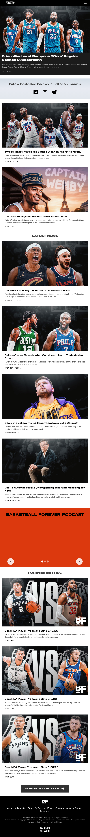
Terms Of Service (36, 808)
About (10, 808)
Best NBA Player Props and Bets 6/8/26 (31, 699)
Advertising (20, 808)
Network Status (73, 808)
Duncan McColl (14, 368)
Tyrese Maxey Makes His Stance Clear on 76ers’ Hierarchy (43, 151)
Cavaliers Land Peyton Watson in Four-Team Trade (37, 290)
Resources (45, 811)
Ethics (50, 808)
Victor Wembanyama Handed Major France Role (36, 216)
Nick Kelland (13, 161)
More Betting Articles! (42, 788)
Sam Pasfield (10, 72)
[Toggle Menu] (85, 3)
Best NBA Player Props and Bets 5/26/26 (31, 767)
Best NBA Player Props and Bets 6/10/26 (31, 630)
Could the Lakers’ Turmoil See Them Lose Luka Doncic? (41, 423)
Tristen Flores (14, 300)
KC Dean (10, 226)
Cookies (59, 808)
